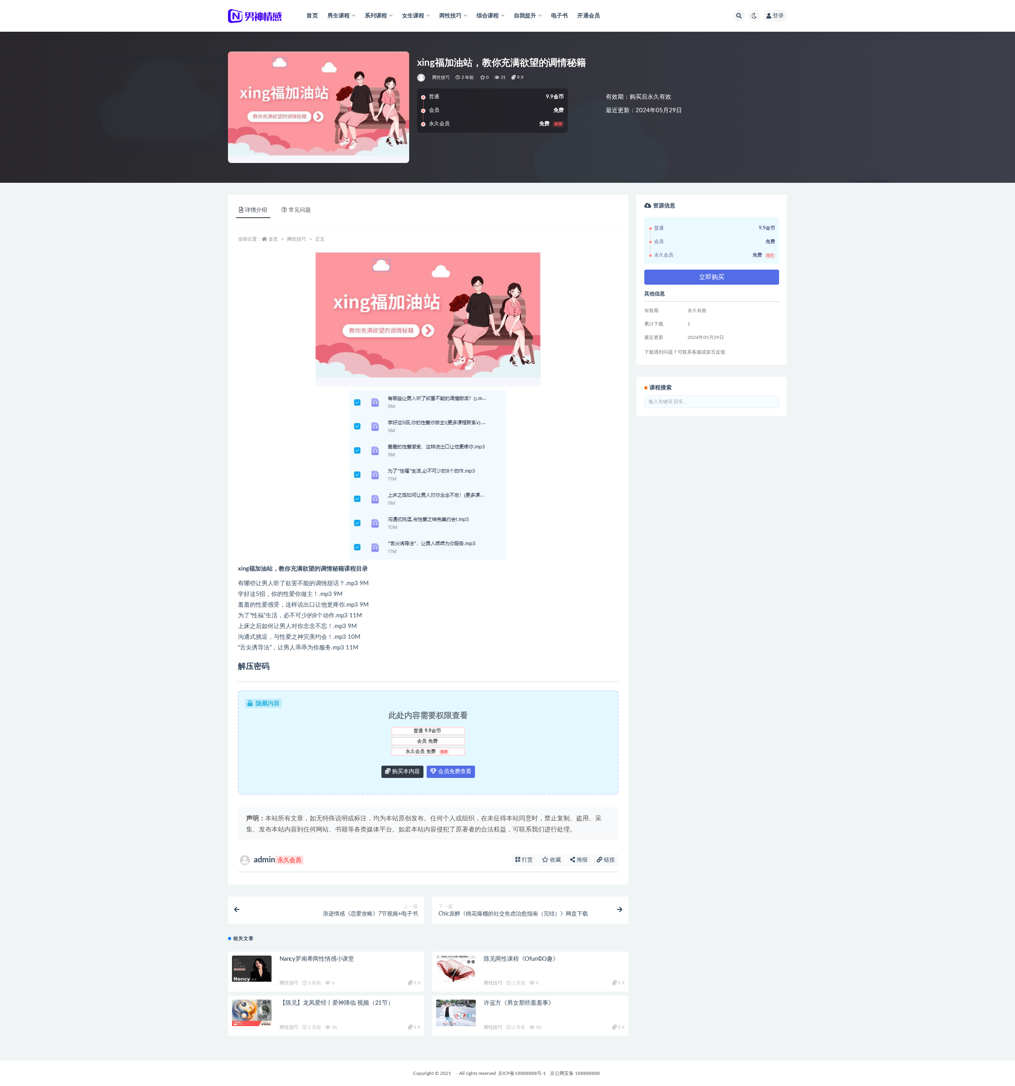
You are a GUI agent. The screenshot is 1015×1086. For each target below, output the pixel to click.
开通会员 (588, 16)
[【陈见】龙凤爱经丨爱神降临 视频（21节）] (252, 1013)
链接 (608, 860)
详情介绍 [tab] (256, 210)
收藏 (554, 860)
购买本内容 (405, 771)
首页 (312, 16)
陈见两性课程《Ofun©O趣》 (521, 959)
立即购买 (711, 277)
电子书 (559, 16)
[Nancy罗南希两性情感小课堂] (252, 969)
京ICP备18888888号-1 (522, 1073)
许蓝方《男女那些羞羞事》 (519, 1003)
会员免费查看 (454, 771)
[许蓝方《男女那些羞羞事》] (456, 1013)
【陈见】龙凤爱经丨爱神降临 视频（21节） (337, 1003)
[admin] (421, 78)
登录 (778, 16)
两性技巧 (441, 77)
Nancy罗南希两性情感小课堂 (317, 959)
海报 (581, 860)
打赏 (526, 860)
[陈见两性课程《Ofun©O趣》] (456, 969)
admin (277, 860)
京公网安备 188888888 (575, 1073)
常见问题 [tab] (300, 210)
